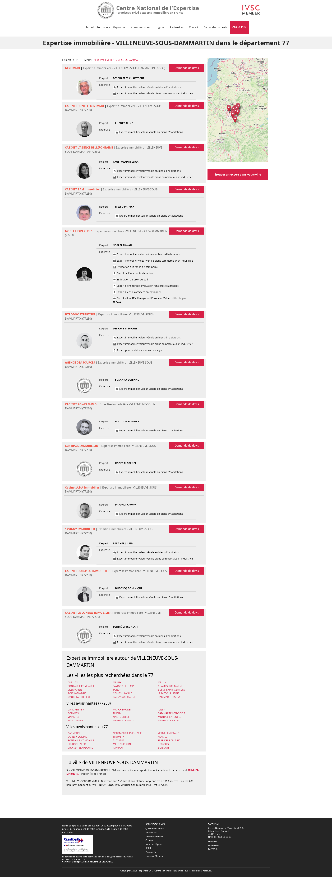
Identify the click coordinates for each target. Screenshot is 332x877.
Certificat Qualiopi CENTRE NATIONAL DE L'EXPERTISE (87, 861)
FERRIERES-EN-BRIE (169, 740)
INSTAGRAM (213, 845)
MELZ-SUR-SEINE (122, 744)
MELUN (162, 682)
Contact (193, 27)
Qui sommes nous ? (154, 828)
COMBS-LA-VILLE (122, 693)
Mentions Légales (153, 844)
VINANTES (73, 716)
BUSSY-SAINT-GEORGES (171, 689)
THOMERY (118, 736)
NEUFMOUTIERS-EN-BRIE (127, 733)
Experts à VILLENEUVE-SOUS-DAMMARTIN (119, 59)
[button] (235, 119)
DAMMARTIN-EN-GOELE (171, 713)
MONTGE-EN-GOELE (169, 716)
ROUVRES (73, 713)
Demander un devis (215, 27)
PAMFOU (118, 747)
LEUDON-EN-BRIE (78, 744)
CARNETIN (74, 733)
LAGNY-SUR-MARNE (124, 697)
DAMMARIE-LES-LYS (169, 697)
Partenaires (176, 27)
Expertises (119, 27)
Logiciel (159, 27)
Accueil (90, 27)
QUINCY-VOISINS (77, 736)
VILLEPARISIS (75, 689)
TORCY (117, 689)
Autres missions (140, 27)
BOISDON (163, 747)
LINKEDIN (212, 841)
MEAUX (117, 682)
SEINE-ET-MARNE (83, 59)
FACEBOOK (213, 849)
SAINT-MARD (75, 720)
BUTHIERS (118, 740)
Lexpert (66, 59)
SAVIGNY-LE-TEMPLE (124, 686)
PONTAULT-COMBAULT (81, 686)
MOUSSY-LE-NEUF (168, 720)
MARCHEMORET (122, 709)
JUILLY (161, 709)
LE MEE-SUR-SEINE (168, 693)
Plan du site (150, 852)
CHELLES (73, 682)
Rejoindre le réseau (154, 836)
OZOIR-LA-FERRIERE (79, 697)
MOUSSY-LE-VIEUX (123, 720)
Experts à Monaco (154, 855)
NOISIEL (162, 736)
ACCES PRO (239, 27)
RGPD (148, 848)
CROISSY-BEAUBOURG (80, 747)
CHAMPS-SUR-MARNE (170, 686)
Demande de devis (187, 68)
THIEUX (117, 713)
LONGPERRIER (76, 709)
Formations (103, 27)
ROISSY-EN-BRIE (77, 693)
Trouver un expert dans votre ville (238, 174)
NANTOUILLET (121, 716)
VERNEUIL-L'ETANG (168, 733)
